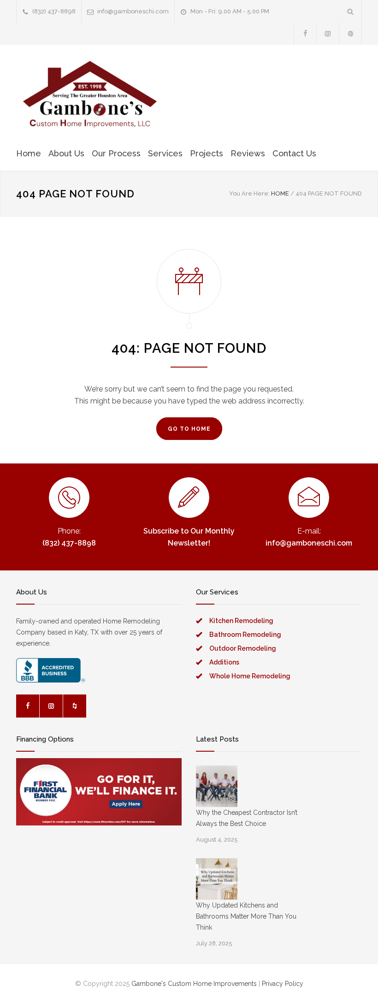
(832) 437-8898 (54, 11)
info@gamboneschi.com (133, 11)
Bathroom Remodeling (245, 634)
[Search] (350, 11)
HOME (280, 193)
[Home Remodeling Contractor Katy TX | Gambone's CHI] (90, 95)
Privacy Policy (282, 983)
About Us (66, 153)
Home (28, 153)
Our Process (116, 153)
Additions (224, 662)
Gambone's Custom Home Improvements (194, 983)
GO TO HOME (189, 429)
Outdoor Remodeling (242, 648)
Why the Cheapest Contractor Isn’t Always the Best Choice (246, 818)
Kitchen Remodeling (241, 620)
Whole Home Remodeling (249, 676)
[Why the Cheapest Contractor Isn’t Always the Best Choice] (216, 786)
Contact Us (294, 153)
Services (165, 153)
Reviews (247, 153)
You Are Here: (249, 193)
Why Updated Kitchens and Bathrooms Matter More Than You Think (246, 916)
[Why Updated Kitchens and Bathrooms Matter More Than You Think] (216, 879)
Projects (206, 153)
